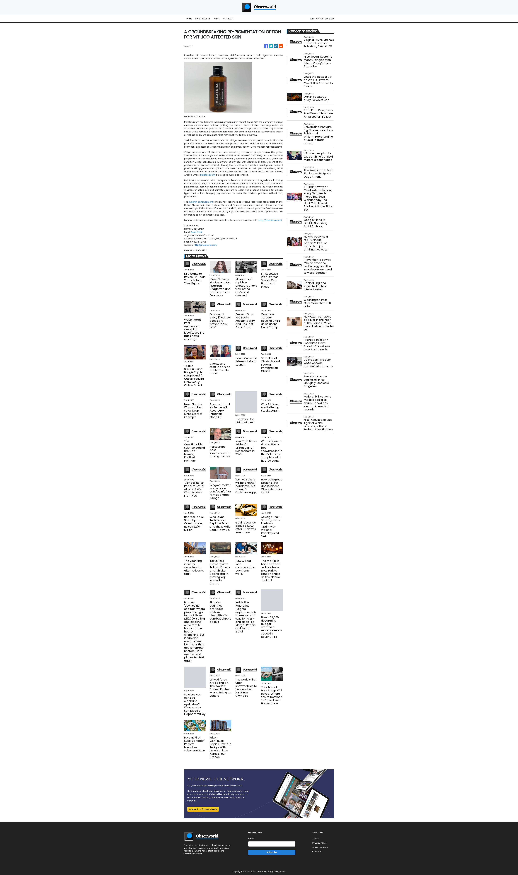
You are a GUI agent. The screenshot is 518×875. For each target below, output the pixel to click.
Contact (316, 851)
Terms (315, 838)
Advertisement (320, 847)
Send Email (196, 232)
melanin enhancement (200, 201)
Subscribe (272, 852)
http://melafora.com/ (270, 220)
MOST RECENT (202, 18)
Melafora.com (207, 174)
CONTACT (228, 18)
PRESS (217, 18)
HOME (189, 18)
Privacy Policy (319, 843)
